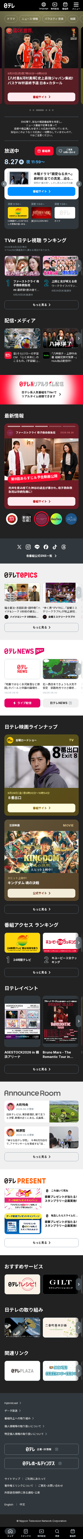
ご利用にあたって (35, 1478)
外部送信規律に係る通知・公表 (22, 1492)
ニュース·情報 (30, 18)
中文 (22, 1504)
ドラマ (11, 18)
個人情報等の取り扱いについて (22, 1426)
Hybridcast (11, 1403)
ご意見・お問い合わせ (50, 1485)
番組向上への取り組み (17, 1418)
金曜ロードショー (26, 740)
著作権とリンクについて (18, 1485)
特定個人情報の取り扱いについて (24, 1434)
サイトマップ (12, 1478)
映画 (73, 18)
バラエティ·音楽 (54, 18)
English (8, 1504)
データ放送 (11, 1410)
